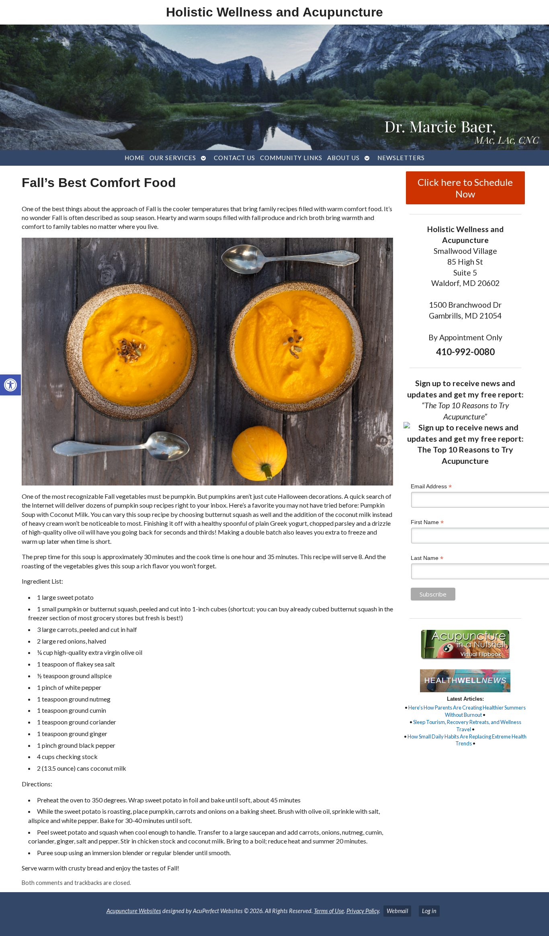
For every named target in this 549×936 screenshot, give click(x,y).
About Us (343, 157)
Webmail (397, 910)
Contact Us (234, 157)
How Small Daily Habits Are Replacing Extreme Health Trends (467, 740)
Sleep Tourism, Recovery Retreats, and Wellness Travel (467, 725)
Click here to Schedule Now (465, 188)
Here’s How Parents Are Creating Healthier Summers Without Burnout (467, 711)
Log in (429, 910)
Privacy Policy (362, 910)
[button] (10, 384)
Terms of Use (329, 910)
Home (135, 157)
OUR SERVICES (173, 157)
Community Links (291, 157)
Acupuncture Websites (134, 910)
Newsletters (401, 157)
